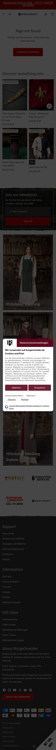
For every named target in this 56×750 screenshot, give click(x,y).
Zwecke (12, 399)
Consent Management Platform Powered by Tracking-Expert (29, 407)
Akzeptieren (39, 387)
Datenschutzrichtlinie (14, 395)
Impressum (30, 395)
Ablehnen (16, 387)
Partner (24, 399)
